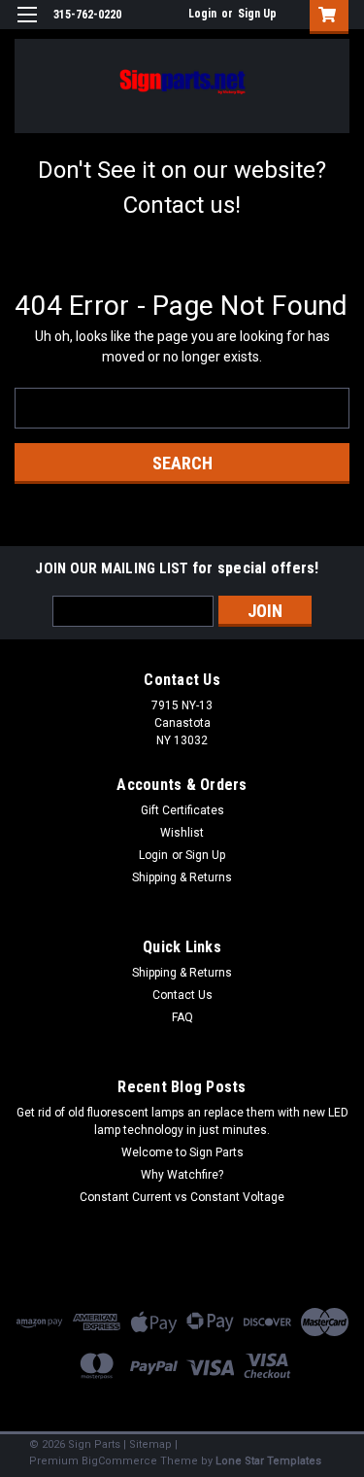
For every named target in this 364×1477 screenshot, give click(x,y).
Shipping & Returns (182, 877)
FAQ (182, 1017)
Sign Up (257, 13)
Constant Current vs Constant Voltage (182, 1197)
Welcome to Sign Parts (182, 1152)
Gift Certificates (182, 810)
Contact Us (182, 995)
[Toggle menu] (26, 26)
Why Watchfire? (182, 1175)
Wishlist (182, 833)
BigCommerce (119, 1461)
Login (202, 13)
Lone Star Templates (268, 1461)
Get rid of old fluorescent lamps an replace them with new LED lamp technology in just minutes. (182, 1121)
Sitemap (150, 1444)
